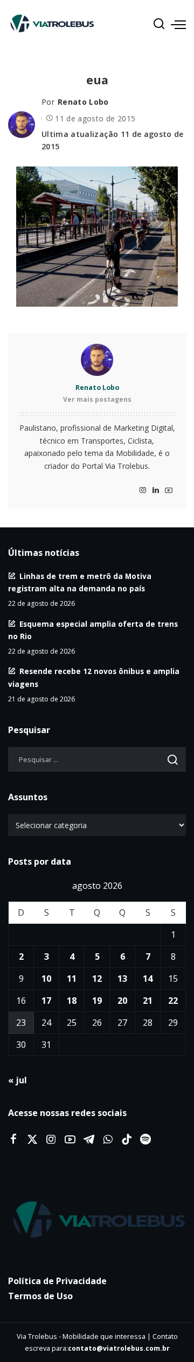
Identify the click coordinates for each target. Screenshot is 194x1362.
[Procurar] (159, 24)
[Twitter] (32, 1139)
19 (97, 1000)
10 (46, 978)
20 (122, 1000)
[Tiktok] (126, 1139)
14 (148, 978)
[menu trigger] (178, 24)
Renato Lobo (83, 102)
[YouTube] (168, 490)
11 (72, 978)
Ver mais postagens (97, 399)
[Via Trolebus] (97, 1220)
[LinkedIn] (155, 490)
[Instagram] (142, 490)
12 (97, 978)
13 (122, 978)
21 (148, 1000)
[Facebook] (13, 1139)
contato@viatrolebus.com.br (119, 1348)
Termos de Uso (40, 1296)
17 (46, 1000)
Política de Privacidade (57, 1281)
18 (72, 1000)
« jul (17, 1080)
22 (173, 1000)
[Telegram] (89, 1139)
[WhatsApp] (107, 1139)
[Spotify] (145, 1139)
